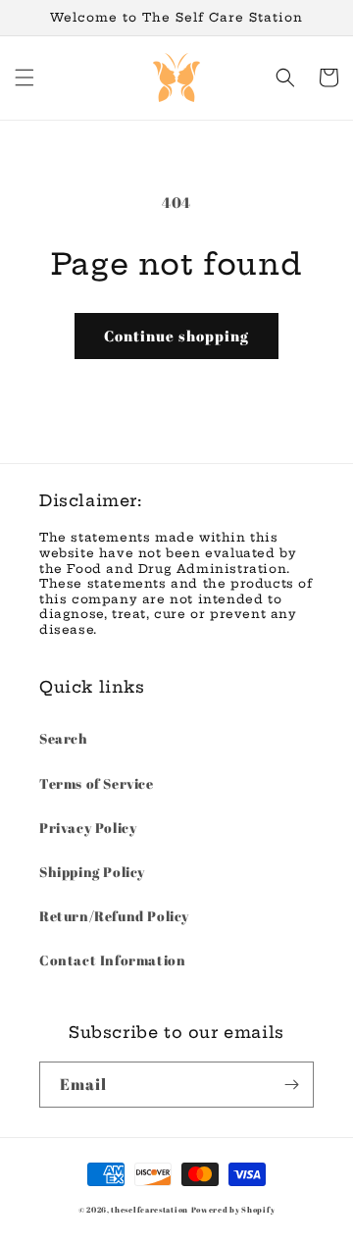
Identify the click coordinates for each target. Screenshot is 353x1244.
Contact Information (112, 960)
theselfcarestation (149, 1209)
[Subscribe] (291, 1085)
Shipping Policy (92, 871)
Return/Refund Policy (114, 916)
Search (63, 738)
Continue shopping (176, 335)
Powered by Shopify (233, 1209)
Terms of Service (96, 783)
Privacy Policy (87, 827)
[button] (24, 77)
